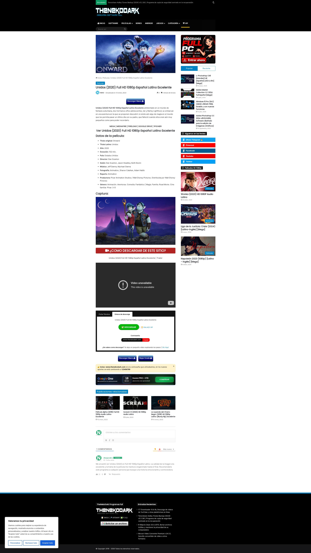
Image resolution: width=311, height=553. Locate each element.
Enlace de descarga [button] (122, 314)
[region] (31, 532)
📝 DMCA (105, 518)
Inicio (99, 78)
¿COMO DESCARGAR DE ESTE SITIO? (137, 250)
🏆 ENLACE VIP (147, 327)
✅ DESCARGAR (128, 327)
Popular (189, 68)
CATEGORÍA (173, 23)
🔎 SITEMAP (114, 518)
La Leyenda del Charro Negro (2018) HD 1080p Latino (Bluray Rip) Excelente (163, 414)
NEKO (102, 93)
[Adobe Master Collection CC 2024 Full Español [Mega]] (187, 93)
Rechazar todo (31, 543)
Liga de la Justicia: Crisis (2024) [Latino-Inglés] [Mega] (198, 228)
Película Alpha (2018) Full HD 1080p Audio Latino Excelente (107, 414)
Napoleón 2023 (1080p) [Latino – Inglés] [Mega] (197, 260)
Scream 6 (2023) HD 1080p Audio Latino (134, 413)
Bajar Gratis (144, 358)
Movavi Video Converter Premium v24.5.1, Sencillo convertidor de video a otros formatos (154, 536)
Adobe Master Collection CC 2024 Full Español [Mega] (204, 92)
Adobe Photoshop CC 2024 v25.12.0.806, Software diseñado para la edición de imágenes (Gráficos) (205, 120)
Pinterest (190, 145)
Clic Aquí (165, 347)
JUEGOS (159, 23)
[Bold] (106, 440)
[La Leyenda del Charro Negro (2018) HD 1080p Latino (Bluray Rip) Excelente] (163, 403)
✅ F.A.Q (124, 518)
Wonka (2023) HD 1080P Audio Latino (197, 196)
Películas (106, 78)
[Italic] (109, 440)
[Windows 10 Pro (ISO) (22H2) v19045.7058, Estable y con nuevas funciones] (187, 104)
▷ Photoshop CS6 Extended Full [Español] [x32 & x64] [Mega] (205, 79)
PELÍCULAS (126, 23)
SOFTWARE (113, 23)
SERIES (139, 23)
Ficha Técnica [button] (104, 314)
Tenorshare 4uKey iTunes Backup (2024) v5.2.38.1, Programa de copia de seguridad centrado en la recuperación (155, 518)
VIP (186, 23)
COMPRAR (164, 379)
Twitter (189, 161)
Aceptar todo (47, 543)
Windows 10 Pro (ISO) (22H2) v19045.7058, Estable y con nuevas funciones (205, 105)
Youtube (189, 156)
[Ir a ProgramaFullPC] (198, 49)
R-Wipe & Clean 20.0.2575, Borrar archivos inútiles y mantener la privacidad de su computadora (155, 527)
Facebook (190, 151)
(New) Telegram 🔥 (194, 140)
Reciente (206, 68)
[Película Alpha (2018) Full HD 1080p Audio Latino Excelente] (108, 403)
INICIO (102, 23)
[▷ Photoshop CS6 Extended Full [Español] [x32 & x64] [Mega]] (187, 79)
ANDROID (149, 23)
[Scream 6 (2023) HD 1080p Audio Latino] (135, 403)
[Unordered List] (113, 440)
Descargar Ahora (134, 101)
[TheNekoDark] (117, 12)
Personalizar (15, 543)
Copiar (146, 340)
